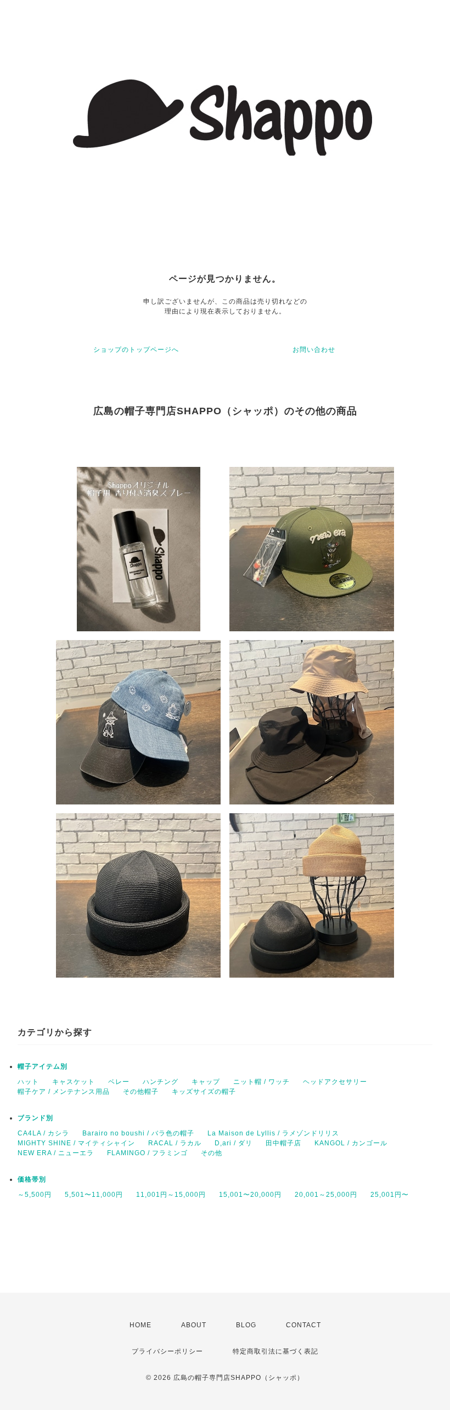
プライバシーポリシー (167, 1351)
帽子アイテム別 (43, 1066)
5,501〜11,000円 (94, 1194)
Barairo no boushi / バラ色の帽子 (138, 1133)
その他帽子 (141, 1091)
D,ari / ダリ (233, 1143)
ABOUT (193, 1325)
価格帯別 (32, 1179)
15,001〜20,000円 (250, 1194)
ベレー (119, 1082)
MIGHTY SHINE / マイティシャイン (76, 1143)
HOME (140, 1325)
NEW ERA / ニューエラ (56, 1153)
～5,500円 (35, 1194)
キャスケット (73, 1082)
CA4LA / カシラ (43, 1133)
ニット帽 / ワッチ (261, 1082)
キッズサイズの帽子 (204, 1091)
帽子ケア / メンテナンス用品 (64, 1091)
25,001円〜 (389, 1194)
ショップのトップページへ (136, 349)
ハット (28, 1082)
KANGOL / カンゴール (350, 1143)
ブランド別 (35, 1118)
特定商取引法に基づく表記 (275, 1351)
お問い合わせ (313, 349)
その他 (211, 1153)
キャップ (206, 1082)
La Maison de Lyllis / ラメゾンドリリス (273, 1133)
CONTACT (303, 1325)
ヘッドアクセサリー (335, 1082)
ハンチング (160, 1082)
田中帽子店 (283, 1143)
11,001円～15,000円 (171, 1194)
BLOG (246, 1325)
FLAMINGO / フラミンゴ (147, 1153)
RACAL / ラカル (174, 1143)
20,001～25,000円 (326, 1194)
